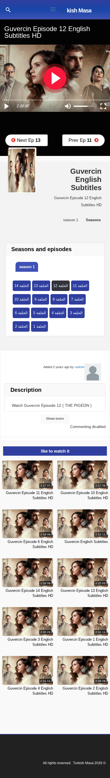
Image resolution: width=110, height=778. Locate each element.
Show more (55, 419)
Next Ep (28, 140)
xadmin (79, 367)
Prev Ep (81, 140)
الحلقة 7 (77, 299)
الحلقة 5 (39, 313)
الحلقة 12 (60, 286)
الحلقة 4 (58, 313)
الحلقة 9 (40, 299)
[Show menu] (53, 9)
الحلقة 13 (41, 286)
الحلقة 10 (21, 299)
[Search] (8, 9)
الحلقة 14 (21, 286)
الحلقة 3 (76, 313)
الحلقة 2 (21, 326)
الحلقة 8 (59, 299)
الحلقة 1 (39, 326)
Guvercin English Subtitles (86, 542)
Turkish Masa (75, 10)
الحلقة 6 (21, 313)
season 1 (27, 267)
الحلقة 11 (80, 286)
